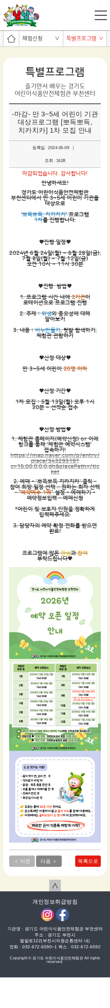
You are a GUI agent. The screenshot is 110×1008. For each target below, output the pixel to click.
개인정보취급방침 (55, 902)
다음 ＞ (49, 861)
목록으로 (88, 861)
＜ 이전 (22, 861)
